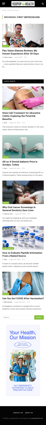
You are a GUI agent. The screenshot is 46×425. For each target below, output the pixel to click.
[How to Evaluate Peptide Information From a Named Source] (23, 238)
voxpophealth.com (36, 418)
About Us (29, 413)
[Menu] (3, 3)
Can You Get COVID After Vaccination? (23, 298)
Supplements (8, 248)
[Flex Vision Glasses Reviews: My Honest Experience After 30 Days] (23, 35)
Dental (5, 157)
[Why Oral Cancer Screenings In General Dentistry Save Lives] (23, 192)
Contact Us (18, 413)
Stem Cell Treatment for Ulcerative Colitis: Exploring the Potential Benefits (21, 116)
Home (4, 10)
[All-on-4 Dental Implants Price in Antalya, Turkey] (23, 146)
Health (5, 46)
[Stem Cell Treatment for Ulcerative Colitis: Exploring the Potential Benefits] (23, 98)
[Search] (42, 3)
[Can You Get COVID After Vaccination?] (23, 283)
